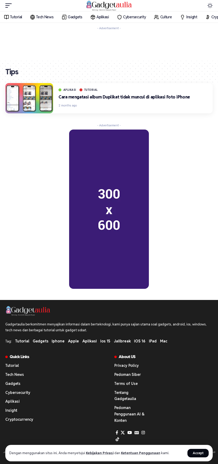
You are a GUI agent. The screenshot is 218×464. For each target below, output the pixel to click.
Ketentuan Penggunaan (140, 453)
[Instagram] (143, 432)
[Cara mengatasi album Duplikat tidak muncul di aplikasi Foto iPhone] (29, 98)
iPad (153, 341)
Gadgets (40, 341)
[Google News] (136, 432)
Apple (73, 341)
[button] (198, 453)
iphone (58, 341)
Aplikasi (69, 89)
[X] (122, 432)
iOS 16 (139, 341)
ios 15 (105, 341)
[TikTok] (117, 439)
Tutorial (91, 89)
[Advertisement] (109, 44)
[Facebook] (116, 432)
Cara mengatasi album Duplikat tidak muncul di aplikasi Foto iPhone (124, 97)
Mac (163, 341)
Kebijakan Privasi (100, 453)
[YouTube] (129, 432)
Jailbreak (122, 341)
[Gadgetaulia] (109, 5)
